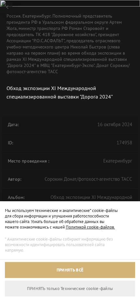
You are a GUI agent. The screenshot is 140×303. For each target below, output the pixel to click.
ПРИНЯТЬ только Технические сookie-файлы (70, 288)
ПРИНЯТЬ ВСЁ (70, 270)
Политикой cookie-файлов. (90, 227)
